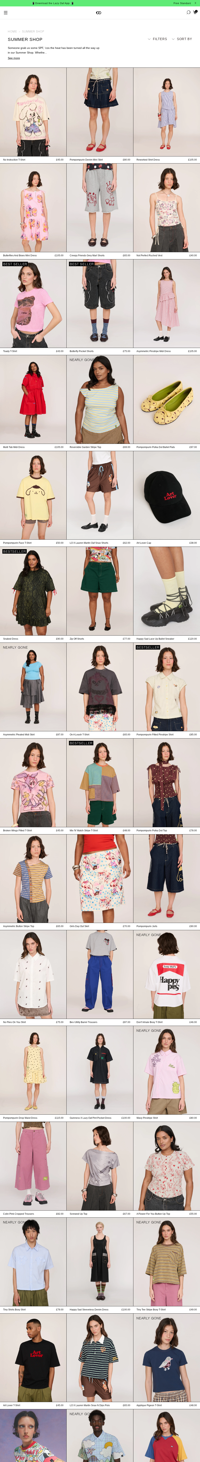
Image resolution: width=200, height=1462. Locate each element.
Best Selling (177, 57)
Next (65, 112)
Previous (2, 112)
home (12, 32)
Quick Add (33, 152)
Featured (180, 46)
